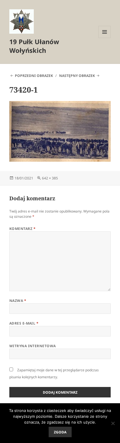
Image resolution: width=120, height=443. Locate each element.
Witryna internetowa (32, 345)
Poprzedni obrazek (34, 75)
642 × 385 (50, 178)
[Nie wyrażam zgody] (113, 423)
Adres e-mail (24, 323)
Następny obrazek (77, 75)
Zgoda (60, 432)
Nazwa (17, 300)
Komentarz (22, 228)
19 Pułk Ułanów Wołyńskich (34, 46)
